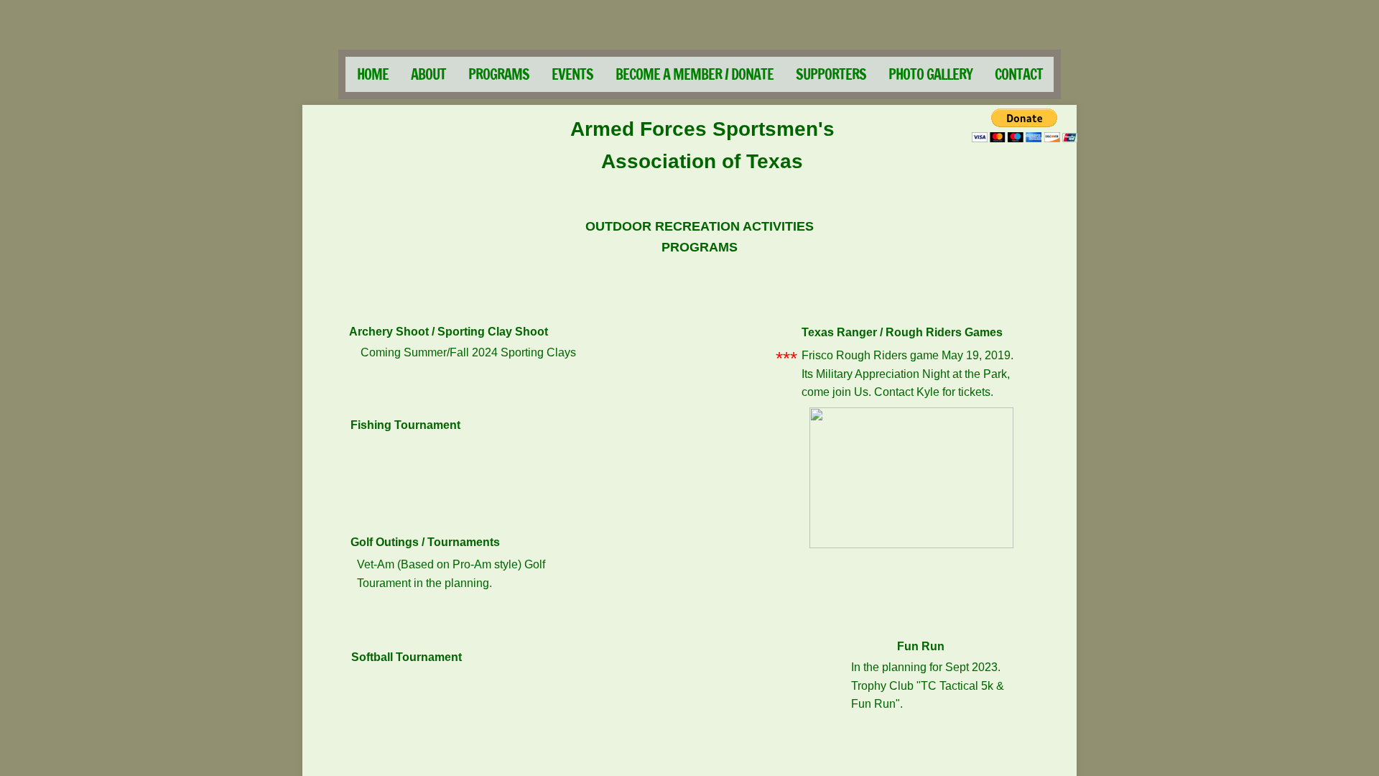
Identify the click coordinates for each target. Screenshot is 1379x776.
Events (572, 74)
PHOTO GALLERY (930, 74)
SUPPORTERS (831, 74)
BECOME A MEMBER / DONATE (695, 74)
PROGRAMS (498, 74)
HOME (373, 74)
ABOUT (428, 74)
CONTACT (1019, 74)
